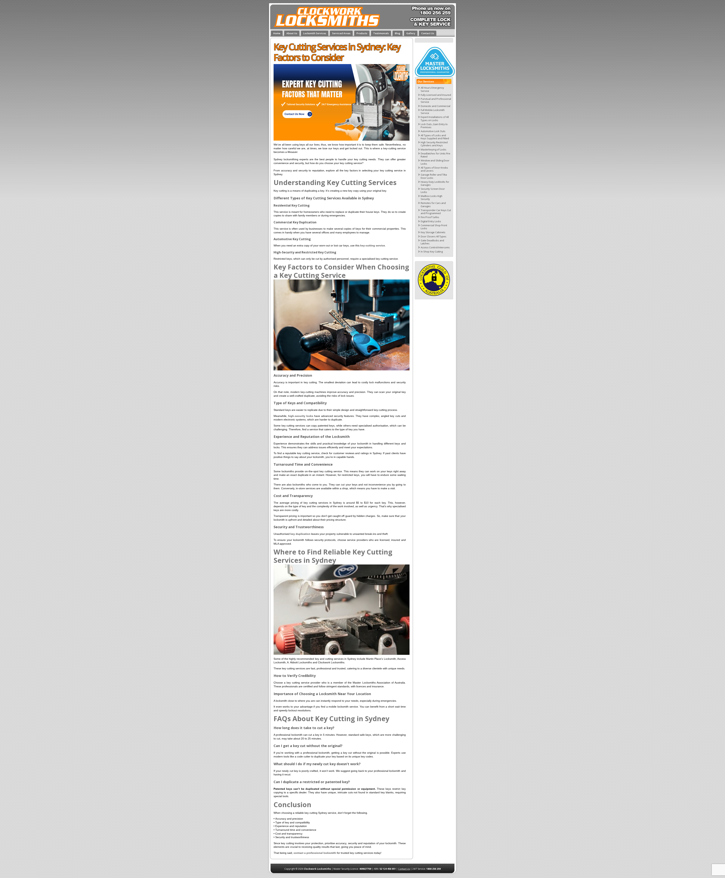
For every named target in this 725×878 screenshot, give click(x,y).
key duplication (300, 533)
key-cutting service (372, 245)
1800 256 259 (433, 868)
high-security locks (300, 415)
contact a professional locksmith (315, 852)
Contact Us (404, 868)
